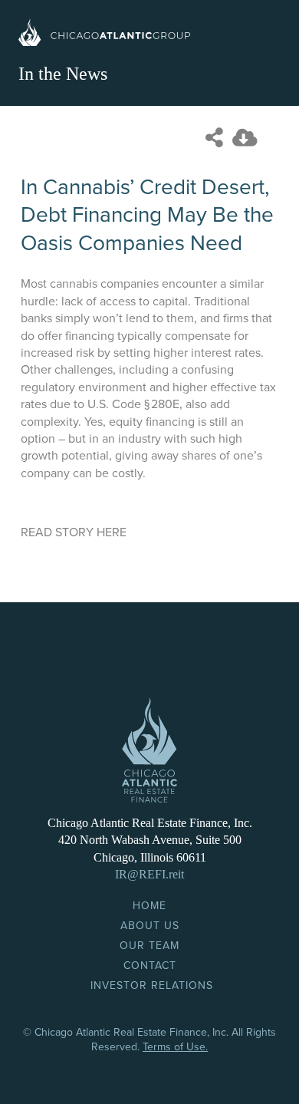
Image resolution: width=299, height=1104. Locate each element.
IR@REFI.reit (149, 874)
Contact (149, 965)
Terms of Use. (175, 1046)
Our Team (149, 945)
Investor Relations (151, 985)
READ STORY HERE (74, 532)
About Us (149, 925)
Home (149, 905)
